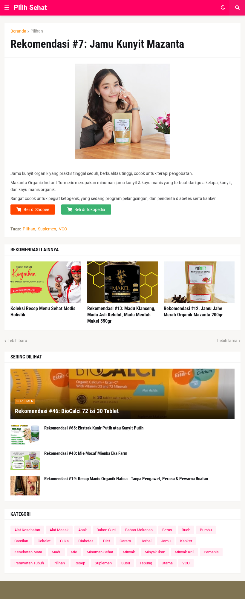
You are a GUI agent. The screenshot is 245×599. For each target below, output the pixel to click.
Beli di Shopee (36, 209)
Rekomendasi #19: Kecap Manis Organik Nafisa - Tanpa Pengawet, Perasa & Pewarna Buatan (126, 478)
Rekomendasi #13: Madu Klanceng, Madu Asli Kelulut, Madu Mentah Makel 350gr (121, 315)
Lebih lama (227, 340)
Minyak (129, 552)
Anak (82, 530)
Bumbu (206, 530)
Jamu (166, 541)
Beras (167, 530)
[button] (7, 8)
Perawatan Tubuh (29, 563)
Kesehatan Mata (28, 552)
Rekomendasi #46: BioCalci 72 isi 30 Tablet (67, 411)
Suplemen (47, 229)
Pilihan (36, 31)
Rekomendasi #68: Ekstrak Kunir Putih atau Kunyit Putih (93, 428)
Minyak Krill (184, 552)
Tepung (146, 563)
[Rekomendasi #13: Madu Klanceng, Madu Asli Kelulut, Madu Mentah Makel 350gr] (122, 282)
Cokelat (44, 541)
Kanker (186, 541)
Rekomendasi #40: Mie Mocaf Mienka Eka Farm (85, 453)
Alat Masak (59, 530)
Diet (106, 541)
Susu (125, 563)
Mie (74, 552)
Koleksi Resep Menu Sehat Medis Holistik (42, 312)
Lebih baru (17, 340)
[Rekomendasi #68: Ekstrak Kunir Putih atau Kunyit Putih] (25, 435)
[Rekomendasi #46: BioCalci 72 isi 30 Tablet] (122, 394)
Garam (125, 541)
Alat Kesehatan (27, 530)
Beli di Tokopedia (89, 209)
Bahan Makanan (139, 530)
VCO (63, 229)
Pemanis (211, 552)
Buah (186, 530)
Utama (167, 563)
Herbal (145, 541)
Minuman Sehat (100, 552)
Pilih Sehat (30, 8)
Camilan (21, 541)
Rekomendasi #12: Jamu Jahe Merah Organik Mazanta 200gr (193, 312)
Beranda (18, 31)
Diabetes (86, 541)
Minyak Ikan (155, 552)
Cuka (64, 541)
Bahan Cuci (106, 530)
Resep (79, 563)
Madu (56, 552)
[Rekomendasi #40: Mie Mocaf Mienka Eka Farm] (25, 460)
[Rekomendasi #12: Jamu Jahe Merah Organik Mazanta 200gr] (199, 282)
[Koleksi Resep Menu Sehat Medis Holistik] (45, 282)
